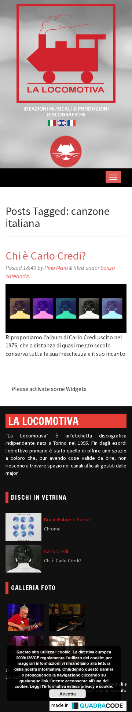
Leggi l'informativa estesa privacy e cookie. (71, 686)
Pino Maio (56, 267)
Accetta (67, 693)
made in (60, 705)
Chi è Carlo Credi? (46, 255)
